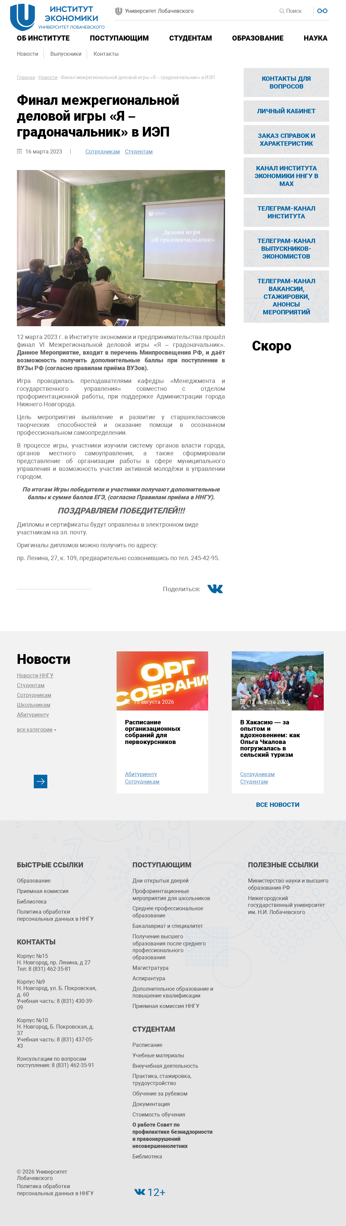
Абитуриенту (33, 715)
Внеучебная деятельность (165, 1066)
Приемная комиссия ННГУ (165, 1006)
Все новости (277, 805)
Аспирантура (148, 978)
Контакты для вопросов (286, 82)
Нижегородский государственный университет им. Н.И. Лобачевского (286, 905)
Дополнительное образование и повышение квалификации (172, 992)
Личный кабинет (286, 111)
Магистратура (150, 968)
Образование (257, 38)
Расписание (147, 1045)
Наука (315, 38)
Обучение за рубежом (160, 1093)
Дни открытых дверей (160, 881)
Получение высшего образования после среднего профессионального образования (169, 947)
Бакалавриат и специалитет (167, 926)
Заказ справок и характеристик (286, 139)
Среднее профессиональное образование (167, 912)
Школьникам (33, 705)
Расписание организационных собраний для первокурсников (152, 732)
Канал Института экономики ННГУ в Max (286, 176)
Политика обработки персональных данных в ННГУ (55, 915)
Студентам (190, 38)
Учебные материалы (158, 1055)
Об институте (43, 38)
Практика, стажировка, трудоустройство (161, 1079)
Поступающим (119, 38)
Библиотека (32, 901)
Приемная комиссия (43, 891)
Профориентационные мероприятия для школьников (171, 895)
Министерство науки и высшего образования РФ (288, 884)
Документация (151, 1104)
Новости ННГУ (35, 675)
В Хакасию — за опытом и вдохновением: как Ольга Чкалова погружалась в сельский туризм (270, 738)
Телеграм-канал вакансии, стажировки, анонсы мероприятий (286, 296)
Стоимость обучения (158, 1114)
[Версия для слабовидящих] (321, 10)
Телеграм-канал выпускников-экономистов (286, 248)
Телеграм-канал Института (286, 212)
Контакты (106, 54)
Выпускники (65, 54)
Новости (27, 54)
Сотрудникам (102, 151)
